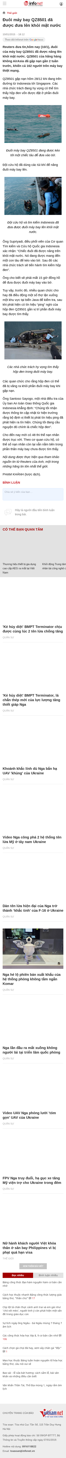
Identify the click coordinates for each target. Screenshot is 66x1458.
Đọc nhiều (18, 1275)
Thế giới (12, 13)
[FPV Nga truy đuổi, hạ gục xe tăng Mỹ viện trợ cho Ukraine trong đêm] (33, 1152)
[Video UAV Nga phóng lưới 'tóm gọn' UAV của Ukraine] (33, 1087)
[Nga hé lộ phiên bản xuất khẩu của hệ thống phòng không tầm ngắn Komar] (33, 949)
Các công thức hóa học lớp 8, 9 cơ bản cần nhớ (30, 1335)
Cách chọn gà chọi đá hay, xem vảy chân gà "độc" (32, 1348)
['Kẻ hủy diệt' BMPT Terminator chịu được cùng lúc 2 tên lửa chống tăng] (33, 601)
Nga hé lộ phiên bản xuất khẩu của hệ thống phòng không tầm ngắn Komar (32, 979)
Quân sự (8, 637)
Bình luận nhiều (48, 1275)
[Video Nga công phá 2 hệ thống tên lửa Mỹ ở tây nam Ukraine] (33, 811)
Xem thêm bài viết (33, 1266)
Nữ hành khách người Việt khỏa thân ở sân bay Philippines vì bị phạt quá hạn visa (29, 1247)
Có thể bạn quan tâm (23, 529)
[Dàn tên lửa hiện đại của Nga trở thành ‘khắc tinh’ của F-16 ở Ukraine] (33, 880)
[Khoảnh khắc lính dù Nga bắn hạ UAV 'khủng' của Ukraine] (33, 743)
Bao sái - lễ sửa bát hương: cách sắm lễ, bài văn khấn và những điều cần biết (31, 1374)
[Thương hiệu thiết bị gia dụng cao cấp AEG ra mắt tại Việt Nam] (21, 546)
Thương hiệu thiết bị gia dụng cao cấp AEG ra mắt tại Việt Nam (19, 568)
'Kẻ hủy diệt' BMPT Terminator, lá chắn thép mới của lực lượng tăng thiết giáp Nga (31, 699)
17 (33, 1298)
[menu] (4, 4)
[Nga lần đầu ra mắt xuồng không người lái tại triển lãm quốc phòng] (33, 1022)
